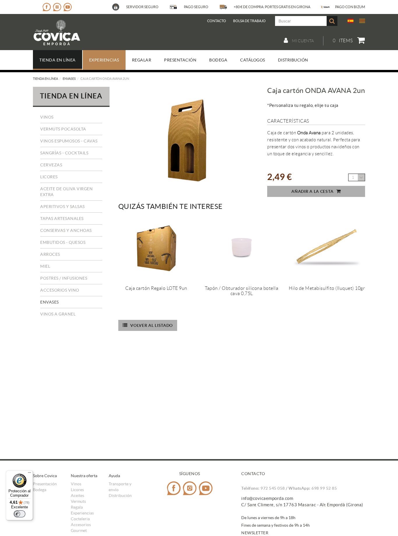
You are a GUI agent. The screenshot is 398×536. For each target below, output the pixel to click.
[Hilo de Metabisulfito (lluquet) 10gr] (326, 247)
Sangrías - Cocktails (64, 153)
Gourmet (79, 530)
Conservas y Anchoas (66, 230)
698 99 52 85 (324, 488)
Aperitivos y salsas (62, 206)
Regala (77, 507)
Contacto (216, 21)
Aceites (77, 495)
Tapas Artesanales (62, 218)
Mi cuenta (302, 40)
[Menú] (29, 473)
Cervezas (51, 165)
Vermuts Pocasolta (63, 129)
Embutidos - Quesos (62, 242)
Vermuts (78, 501)
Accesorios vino (59, 290)
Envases (69, 78)
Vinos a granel (57, 314)
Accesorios (81, 524)
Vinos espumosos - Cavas (69, 141)
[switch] (19, 513)
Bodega (39, 489)
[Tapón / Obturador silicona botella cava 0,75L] (241, 247)
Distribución (120, 495)
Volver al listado (151, 325)
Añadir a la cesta (312, 191)
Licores (49, 176)
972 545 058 (272, 488)
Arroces (50, 254)
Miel (45, 266)
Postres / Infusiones (63, 278)
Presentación (45, 484)
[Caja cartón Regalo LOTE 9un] (156, 247)
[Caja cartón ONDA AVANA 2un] (186, 141)
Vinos (47, 117)
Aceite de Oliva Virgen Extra (66, 191)
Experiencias (82, 513)
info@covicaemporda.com (267, 498)
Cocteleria (80, 518)
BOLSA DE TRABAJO (249, 21)
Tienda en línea (45, 78)
